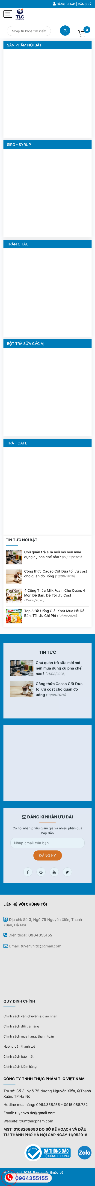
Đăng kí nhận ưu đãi (49, 817)
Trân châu (18, 244)
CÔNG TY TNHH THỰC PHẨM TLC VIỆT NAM (44, 1078)
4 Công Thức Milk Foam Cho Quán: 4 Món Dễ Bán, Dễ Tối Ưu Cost (54, 595)
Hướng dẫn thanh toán (20, 1046)
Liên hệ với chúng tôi (25, 904)
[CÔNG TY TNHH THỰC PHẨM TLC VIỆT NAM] (20, 13)
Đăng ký (85, 4)
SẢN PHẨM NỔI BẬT (24, 45)
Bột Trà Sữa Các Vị (25, 343)
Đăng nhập (66, 4)
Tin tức (47, 652)
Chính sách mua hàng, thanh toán (28, 1036)
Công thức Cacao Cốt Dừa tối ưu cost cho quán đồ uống (55, 573)
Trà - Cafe (17, 443)
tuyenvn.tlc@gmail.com (35, 1113)
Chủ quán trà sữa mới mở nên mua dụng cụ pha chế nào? (53, 554)
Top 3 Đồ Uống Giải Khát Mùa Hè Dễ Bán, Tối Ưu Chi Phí (54, 613)
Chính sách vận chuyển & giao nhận (30, 1016)
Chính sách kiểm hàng (20, 1066)
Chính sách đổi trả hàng (21, 1026)
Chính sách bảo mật (18, 1056)
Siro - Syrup (19, 144)
